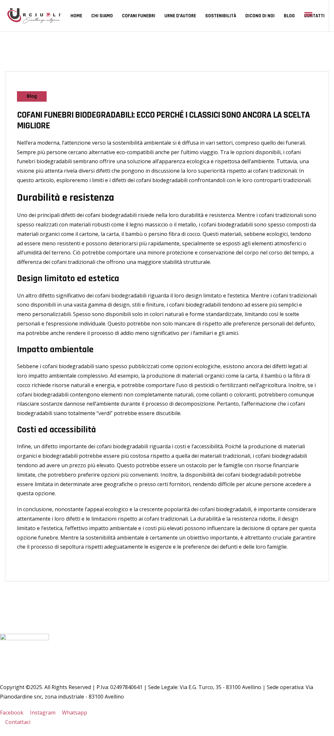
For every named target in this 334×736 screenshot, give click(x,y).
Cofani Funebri (138, 16)
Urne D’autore (180, 16)
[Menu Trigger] (308, 14)
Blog (289, 16)
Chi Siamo (102, 16)
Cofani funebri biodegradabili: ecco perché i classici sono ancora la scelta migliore (163, 121)
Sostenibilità (220, 16)
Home (76, 16)
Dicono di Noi (260, 16)
